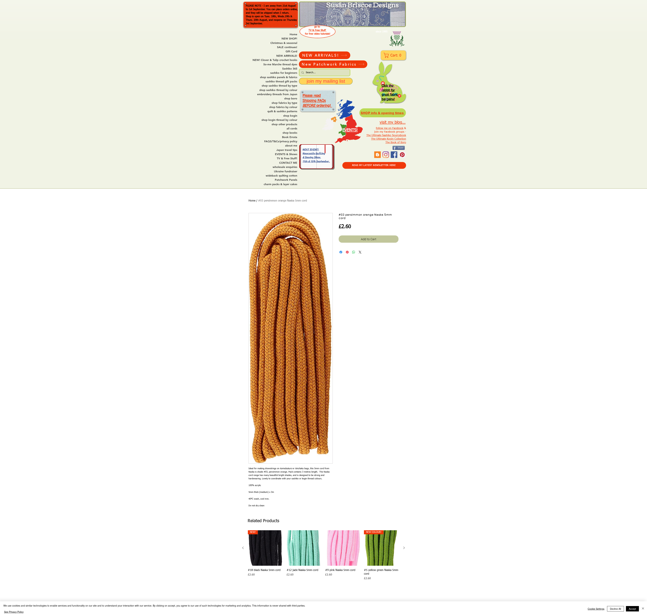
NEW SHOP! (289, 39)
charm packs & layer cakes (280, 184)
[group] (323, 555)
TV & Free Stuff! (287, 158)
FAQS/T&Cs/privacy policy (280, 141)
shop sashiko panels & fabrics (278, 77)
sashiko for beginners (283, 73)
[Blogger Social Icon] (377, 154)
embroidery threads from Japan (277, 94)
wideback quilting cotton (281, 176)
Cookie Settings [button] (596, 608)
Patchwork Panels (286, 180)
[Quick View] (304, 548)
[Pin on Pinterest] (347, 252)
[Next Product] (404, 548)
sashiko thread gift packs (281, 82)
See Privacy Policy (14, 611)
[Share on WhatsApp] (354, 252)
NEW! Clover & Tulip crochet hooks (275, 60)
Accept (632, 608)
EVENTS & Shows (286, 154)
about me (291, 146)
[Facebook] (394, 154)
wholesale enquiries (285, 167)
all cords (292, 129)
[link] (394, 55)
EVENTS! (350, 130)
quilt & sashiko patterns (282, 111)
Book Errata (289, 137)
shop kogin (290, 116)
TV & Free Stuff (318, 30)
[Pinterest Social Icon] (402, 154)
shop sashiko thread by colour (278, 90)
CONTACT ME (288, 163)
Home (293, 34)
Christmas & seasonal (283, 43)
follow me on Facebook (389, 128)
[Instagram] (385, 154)
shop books (290, 133)
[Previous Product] (243, 548)
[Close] (643, 608)
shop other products (284, 124)
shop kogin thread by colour (279, 120)
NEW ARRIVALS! (286, 56)
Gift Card (291, 51)
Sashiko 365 (289, 69)
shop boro (290, 99)
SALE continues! (287, 47)
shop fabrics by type (284, 103)
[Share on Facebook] (341, 252)
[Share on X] (360, 252)
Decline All (615, 608)
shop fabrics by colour (283, 107)
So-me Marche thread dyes (280, 64)
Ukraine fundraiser (285, 171)
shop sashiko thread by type (279, 86)
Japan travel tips (286, 150)
